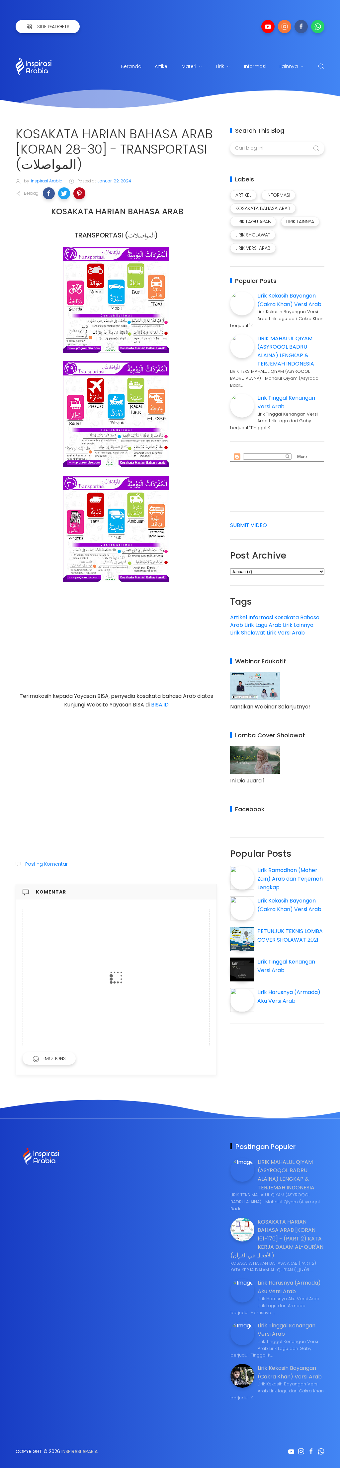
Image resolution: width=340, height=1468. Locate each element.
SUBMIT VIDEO (248, 525)
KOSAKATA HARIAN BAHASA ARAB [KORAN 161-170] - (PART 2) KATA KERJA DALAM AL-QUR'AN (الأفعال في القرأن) (276, 1238)
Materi (189, 66)
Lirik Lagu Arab (263, 625)
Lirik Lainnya (298, 625)
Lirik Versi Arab (286, 632)
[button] (49, 193)
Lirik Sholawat (247, 632)
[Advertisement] (116, 645)
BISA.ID (160, 704)
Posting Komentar (46, 864)
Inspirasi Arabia (79, 1451)
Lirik (220, 66)
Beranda (131, 66)
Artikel (161, 66)
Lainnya (289, 66)
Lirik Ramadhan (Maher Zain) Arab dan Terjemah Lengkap (290, 878)
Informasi (255, 66)
